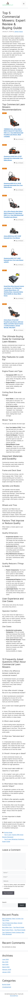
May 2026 (5, 962)
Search (4, 902)
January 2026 (6, 972)
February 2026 (6, 969)
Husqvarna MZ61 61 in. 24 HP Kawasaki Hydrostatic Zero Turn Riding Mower (13, 185)
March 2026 (5, 967)
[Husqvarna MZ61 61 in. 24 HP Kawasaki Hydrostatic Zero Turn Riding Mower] (14, 175)
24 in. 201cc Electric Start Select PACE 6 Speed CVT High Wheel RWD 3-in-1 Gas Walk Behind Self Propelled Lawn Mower (13, 214)
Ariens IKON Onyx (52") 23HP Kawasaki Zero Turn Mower (12, 237)
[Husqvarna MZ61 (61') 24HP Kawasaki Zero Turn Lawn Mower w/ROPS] (14, 252)
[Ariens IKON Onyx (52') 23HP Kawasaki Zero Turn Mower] (14, 230)
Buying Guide (8, 832)
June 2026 (5, 959)
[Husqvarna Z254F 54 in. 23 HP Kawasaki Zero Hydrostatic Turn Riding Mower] (14, 150)
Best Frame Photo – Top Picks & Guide (13, 930)
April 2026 (5, 964)
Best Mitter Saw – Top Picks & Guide (13, 927)
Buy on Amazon (19, 139)
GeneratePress (14, 995)
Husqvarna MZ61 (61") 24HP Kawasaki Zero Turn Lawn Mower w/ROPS (13, 260)
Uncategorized (6, 987)
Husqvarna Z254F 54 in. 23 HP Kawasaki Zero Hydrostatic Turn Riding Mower (13, 158)
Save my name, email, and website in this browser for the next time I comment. (14, 886)
